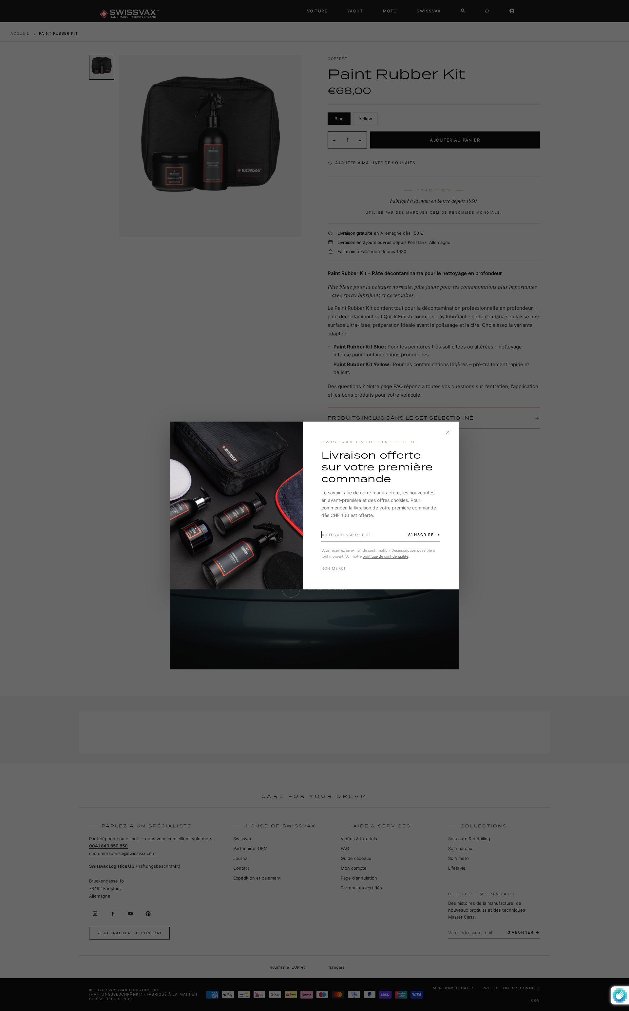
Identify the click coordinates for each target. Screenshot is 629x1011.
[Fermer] (448, 432)
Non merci (333, 568)
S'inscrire (421, 534)
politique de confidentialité (385, 556)
